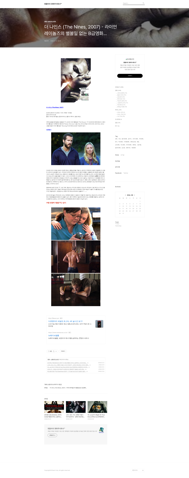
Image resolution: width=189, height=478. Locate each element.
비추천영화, (129, 145)
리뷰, (119, 139)
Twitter (125, 173)
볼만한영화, (118, 147)
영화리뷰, (128, 147)
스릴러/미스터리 (55, 359)
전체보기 (119, 87)
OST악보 (121, 116)
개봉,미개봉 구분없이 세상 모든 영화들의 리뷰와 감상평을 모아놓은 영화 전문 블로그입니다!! (72, 431)
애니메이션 (121, 105)
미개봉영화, (127, 142)
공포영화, (117, 145)
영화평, (134, 145)
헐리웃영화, (124, 139)
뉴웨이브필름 (53, 335)
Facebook (118, 173)
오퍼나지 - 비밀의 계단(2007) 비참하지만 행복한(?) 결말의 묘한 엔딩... (66, 369)
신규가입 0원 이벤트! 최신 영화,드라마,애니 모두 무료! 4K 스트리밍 (69, 325)
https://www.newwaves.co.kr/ (58, 332)
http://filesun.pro (53, 318)
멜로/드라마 (121, 95)
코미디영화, (135, 139)
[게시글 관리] (56, 351)
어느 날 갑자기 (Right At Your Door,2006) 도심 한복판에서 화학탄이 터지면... (67, 367)
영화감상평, (133, 142)
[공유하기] (53, 351)
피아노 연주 (121, 112)
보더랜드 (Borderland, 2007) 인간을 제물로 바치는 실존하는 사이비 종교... (67, 362)
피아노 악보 (121, 114)
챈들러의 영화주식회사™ (53, 4)
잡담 (117, 122)
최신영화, (123, 145)
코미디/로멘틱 (122, 93)
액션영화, (120, 142)
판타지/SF (121, 99)
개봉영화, (133, 147)
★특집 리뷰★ (122, 107)
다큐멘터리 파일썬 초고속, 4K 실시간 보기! (65, 321)
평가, (116, 142)
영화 (49, 359)
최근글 (117, 155)
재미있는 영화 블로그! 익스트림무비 (138, 459)
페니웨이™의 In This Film (137, 465)
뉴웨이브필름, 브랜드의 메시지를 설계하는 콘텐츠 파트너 (68, 338)
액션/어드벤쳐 (122, 101)
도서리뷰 (118, 119)
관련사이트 (135, 470)
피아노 (118, 110)
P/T (117, 126)
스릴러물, (139, 145)
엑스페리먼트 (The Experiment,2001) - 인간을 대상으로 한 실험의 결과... (66, 371)
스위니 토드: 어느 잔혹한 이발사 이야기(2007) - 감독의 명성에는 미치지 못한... (68, 365)
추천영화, (141, 139)
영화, (116, 139)
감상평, (123, 147)
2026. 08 (130, 195)
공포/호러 (121, 97)
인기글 (122, 155)
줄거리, (130, 139)
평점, (138, 142)
